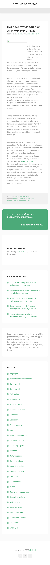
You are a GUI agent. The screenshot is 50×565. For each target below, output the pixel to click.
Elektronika (14, 394)
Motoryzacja (15, 476)
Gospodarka (14, 420)
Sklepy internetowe (22, 196)
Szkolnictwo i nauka (18, 517)
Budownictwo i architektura (21, 379)
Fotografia (14, 415)
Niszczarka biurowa (32, 225)
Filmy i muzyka (16, 404)
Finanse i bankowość (18, 409)
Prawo (12, 487)
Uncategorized (15, 528)
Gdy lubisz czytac (25, 4)
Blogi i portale (15, 373)
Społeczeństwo (16, 507)
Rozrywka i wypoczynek (19, 492)
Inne (11, 430)
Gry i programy (16, 425)
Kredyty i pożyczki (17, 445)
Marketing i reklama (18, 466)
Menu (25, 11)
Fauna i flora (15, 399)
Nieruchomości (16, 481)
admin (19, 34)
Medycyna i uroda (17, 471)
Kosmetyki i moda (17, 440)
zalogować (20, 251)
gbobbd (32, 550)
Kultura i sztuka (16, 456)
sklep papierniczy (28, 161)
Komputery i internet (18, 435)
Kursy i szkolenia (16, 461)
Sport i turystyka (16, 512)
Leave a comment (32, 34)
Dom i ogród (15, 384)
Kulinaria (13, 451)
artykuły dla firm (20, 199)
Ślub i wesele (15, 502)
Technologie (15, 523)
